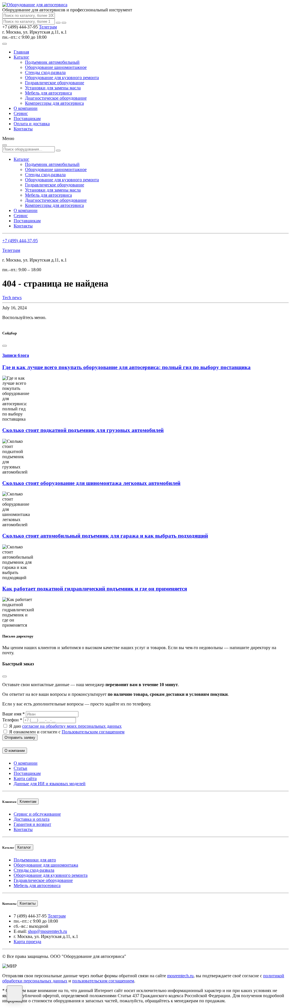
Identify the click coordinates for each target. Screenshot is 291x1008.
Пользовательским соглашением (93, 731)
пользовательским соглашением (103, 980)
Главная (21, 52)
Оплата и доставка (32, 123)
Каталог (21, 57)
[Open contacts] (14, 993)
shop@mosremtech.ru (47, 931)
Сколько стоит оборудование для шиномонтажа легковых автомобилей (91, 483)
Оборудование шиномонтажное (56, 67)
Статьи (20, 768)
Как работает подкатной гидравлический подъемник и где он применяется (94, 589)
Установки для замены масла (53, 87)
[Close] (4, 346)
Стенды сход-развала (45, 72)
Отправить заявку (20, 737)
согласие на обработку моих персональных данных (72, 726)
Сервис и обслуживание (37, 814)
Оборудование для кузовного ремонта (62, 77)
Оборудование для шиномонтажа (46, 865)
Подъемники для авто (35, 859)
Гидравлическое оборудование (54, 82)
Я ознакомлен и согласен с (66, 731)
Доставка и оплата (31, 819)
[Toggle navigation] (4, 44)
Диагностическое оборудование (56, 98)
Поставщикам (27, 118)
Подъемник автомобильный (52, 62)
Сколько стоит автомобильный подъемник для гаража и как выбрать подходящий (105, 536)
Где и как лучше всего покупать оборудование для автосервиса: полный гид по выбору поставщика (126, 367)
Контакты (23, 128)
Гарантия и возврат (32, 824)
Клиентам (28, 801)
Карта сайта (25, 778)
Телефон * (12, 719)
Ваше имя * (13, 713)
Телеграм (48, 26)
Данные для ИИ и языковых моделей (50, 783)
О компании (26, 108)
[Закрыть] (64, 23)
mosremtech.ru (180, 975)
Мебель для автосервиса (48, 92)
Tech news (12, 297)
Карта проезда (27, 941)
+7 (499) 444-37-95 (20, 240)
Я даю (65, 726)
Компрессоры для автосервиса (54, 103)
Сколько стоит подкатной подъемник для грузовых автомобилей (83, 430)
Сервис (21, 113)
